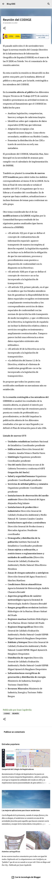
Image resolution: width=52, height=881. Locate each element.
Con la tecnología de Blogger (27, 877)
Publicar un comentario (14, 732)
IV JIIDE (10, 61)
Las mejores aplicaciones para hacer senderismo (21, 810)
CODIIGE (7, 713)
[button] (4, 28)
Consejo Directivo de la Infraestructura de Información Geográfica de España (25, 53)
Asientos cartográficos (11, 852)
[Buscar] (48, 4)
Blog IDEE (11, 4)
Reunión (15, 713)
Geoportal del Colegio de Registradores (18, 769)
